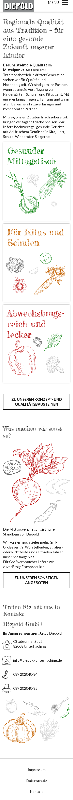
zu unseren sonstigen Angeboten (36, 580)
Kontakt (36, 791)
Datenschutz (36, 780)
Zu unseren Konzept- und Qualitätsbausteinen (36, 402)
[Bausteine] (36, 179)
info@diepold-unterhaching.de (37, 660)
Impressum (36, 769)
